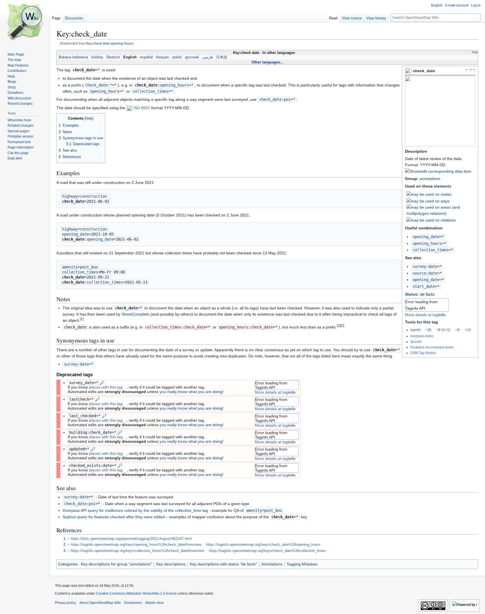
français (162, 57)
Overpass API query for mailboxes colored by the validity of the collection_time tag (135, 510)
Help (475, 52)
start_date (424, 286)
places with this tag (106, 387)
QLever (416, 341)
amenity (70, 267)
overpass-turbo (421, 336)
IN (458, 330)
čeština (97, 57)
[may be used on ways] (428, 200)
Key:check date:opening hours (109, 43)
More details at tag (425, 314)
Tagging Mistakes (302, 564)
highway (70, 196)
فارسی (207, 57)
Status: (412, 294)
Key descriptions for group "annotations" (116, 564)
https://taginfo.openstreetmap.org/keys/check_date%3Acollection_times (267, 551)
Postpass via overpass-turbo (432, 347)
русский (192, 57)
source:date (425, 273)
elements (442, 186)
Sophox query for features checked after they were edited (114, 517)
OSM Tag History (423, 353)
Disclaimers (133, 603)
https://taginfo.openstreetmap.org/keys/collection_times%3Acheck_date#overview (137, 551)
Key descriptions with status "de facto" (223, 564)
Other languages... (267, 62)
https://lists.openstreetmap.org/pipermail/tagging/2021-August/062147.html (131, 539)
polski (177, 57)
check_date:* (98, 85)
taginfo (415, 330)
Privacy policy (65, 603)
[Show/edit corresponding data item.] (438, 171)
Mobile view (154, 603)
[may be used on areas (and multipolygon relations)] (440, 210)
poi (287, 99)
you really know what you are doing (191, 391)
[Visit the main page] (24, 22)
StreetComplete (135, 314)
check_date (270, 99)
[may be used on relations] (431, 220)
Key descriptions (171, 564)
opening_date (426, 236)
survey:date (425, 266)
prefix (76, 85)
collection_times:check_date (175, 327)
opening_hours (427, 243)
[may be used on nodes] (429, 194)
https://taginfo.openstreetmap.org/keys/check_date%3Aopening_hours (263, 545)
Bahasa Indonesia (73, 57)
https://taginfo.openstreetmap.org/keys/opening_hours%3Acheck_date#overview (136, 545)
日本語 (221, 57)
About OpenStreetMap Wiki (100, 603)
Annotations (271, 564)
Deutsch (113, 57)
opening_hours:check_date (246, 327)
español (146, 57)
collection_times (431, 250)
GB (429, 330)
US (468, 330)
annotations (430, 178)
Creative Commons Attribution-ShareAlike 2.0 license (136, 593)
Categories (67, 564)
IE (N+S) (444, 330)
